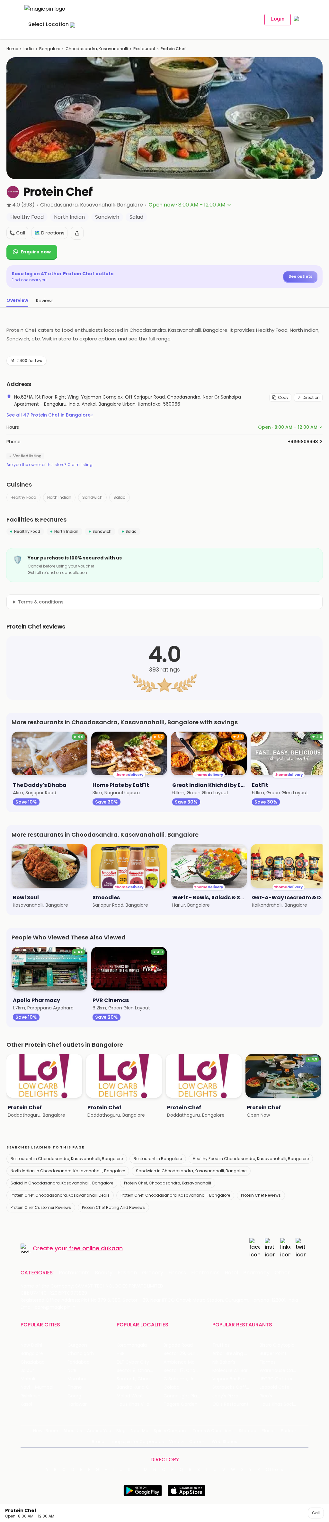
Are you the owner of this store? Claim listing (49, 464)
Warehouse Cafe (279, 1371)
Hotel (231, 1273)
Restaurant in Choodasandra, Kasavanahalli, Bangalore (67, 1158)
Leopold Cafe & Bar (281, 1387)
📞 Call (17, 233)
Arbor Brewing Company (235, 1353)
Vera (174, 1441)
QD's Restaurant (230, 1404)
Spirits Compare (171, 1431)
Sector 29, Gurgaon (185, 1353)
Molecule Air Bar (230, 1371)
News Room (45, 1431)
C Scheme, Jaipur (183, 1379)
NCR (71, 1371)
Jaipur (27, 1371)
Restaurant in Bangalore (158, 1158)
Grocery (152, 1273)
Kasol (26, 1404)
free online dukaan (96, 1248)
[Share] (77, 233)
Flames (268, 1362)
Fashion (127, 1273)
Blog (121, 1431)
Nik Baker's (223, 1362)
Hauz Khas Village (136, 1404)
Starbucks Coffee (232, 1387)
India (28, 48)
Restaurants (74, 1273)
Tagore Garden (181, 1404)
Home (12, 48)
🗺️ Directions (49, 233)
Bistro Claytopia (277, 1345)
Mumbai (76, 1379)
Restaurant (144, 48)
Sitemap (247, 1431)
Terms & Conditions (213, 1431)
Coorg (74, 1396)
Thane (74, 1387)
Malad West (130, 1396)
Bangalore (49, 48)
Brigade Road (178, 1345)
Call (316, 1513)
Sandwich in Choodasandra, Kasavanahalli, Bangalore (191, 1171)
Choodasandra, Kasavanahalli (97, 48)
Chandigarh (80, 1353)
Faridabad (78, 1362)
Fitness (177, 1273)
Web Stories (224, 1441)
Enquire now (36, 252)
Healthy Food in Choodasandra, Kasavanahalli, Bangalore (251, 1158)
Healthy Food (23, 497)
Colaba (172, 1387)
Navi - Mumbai (37, 1387)
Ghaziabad (33, 1362)
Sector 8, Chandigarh (140, 1371)
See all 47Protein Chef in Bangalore (49, 415)
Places (269, 1431)
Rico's (266, 1396)
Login (278, 19)
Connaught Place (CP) (187, 1396)
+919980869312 (305, 441)
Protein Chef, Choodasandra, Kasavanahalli (167, 1183)
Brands (99, 1441)
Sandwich (92, 497)
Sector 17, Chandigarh (187, 1371)
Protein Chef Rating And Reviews (113, 1207)
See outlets (300, 276)
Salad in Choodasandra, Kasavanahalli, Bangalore (62, 1183)
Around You (99, 1431)
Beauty (103, 1273)
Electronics (205, 1273)
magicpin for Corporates (138, 1441)
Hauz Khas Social (278, 1404)
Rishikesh (30, 1396)
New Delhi (31, 1345)
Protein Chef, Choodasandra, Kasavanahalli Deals (60, 1195)
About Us (72, 1431)
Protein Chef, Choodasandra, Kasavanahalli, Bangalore (175, 1195)
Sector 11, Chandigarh (140, 1379)
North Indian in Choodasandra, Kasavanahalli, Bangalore (68, 1171)
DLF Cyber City (133, 1362)
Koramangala (132, 1345)
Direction (311, 397)
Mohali (28, 1379)
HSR (121, 1353)
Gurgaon (77, 1345)
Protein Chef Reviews (261, 1195)
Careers (198, 1441)
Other (282, 1273)
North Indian (59, 497)
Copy (283, 397)
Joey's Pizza (225, 1396)
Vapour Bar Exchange (235, 1379)
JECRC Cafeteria (278, 1379)
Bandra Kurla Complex (140, 1387)
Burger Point (273, 1353)
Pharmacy (256, 1273)
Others (275, 1470)
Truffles (221, 1345)
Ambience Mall (180, 1362)
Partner (288, 1431)
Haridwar (77, 1404)
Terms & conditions (41, 602)
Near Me (139, 1431)
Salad (119, 497)
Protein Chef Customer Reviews (41, 1207)
